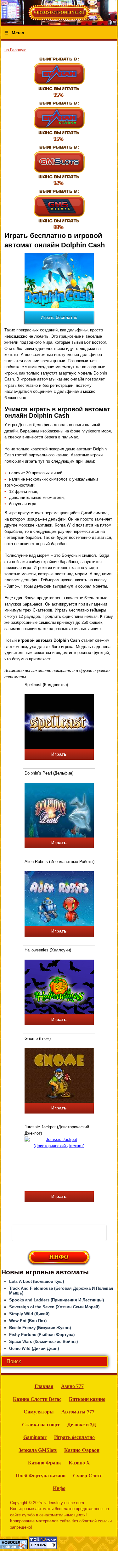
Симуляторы (39, 1411)
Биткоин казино (87, 1399)
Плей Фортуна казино (40, 1475)
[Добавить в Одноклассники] (72, 1232)
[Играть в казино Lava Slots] (59, 121)
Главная (44, 1386)
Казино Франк (44, 1462)
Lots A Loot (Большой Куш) (36, 1281)
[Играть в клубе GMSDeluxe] (59, 209)
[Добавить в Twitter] (85, 1232)
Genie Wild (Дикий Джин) (34, 1348)
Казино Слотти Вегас (37, 1399)
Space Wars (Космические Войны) (43, 1341)
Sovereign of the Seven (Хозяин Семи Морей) (54, 1307)
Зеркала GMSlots (38, 1450)
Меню (18, 32)
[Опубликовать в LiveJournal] (45, 1232)
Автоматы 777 (77, 1411)
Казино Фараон (81, 1450)
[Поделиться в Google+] (32, 1232)
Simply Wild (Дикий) (29, 1313)
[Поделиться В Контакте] (98, 1232)
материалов (47, 1521)
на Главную (15, 50)
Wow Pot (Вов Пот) (28, 1320)
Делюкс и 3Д (81, 1424)
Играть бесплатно (59, 317)
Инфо (59, 1488)
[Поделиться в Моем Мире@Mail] (58, 1232)
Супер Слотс (87, 1475)
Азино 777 (72, 1386)
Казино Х (79, 1462)
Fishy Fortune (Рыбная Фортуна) (42, 1334)
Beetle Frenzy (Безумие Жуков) (40, 1327)
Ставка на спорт (41, 1424)
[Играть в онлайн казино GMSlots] (59, 165)
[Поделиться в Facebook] (19, 1232)
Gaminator (35, 1437)
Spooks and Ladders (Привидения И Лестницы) (56, 1300)
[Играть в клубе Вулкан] (59, 77)
